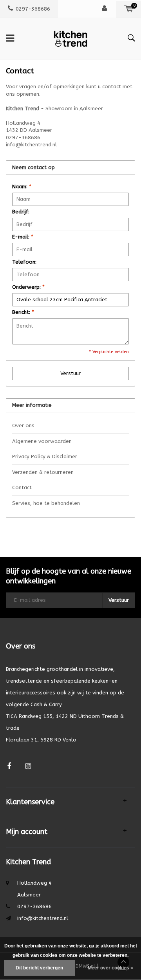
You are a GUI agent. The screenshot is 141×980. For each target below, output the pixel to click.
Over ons (23, 425)
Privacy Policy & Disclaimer (44, 456)
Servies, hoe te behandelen (46, 503)
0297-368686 (33, 9)
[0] (128, 9)
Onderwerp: (28, 287)
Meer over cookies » (110, 968)
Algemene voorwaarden (42, 441)
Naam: (21, 186)
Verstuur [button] (70, 373)
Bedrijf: (20, 212)
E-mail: (22, 237)
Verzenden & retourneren (43, 472)
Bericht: (23, 312)
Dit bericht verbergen (39, 968)
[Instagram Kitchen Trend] (28, 766)
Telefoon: (24, 262)
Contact (22, 487)
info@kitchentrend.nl (42, 918)
